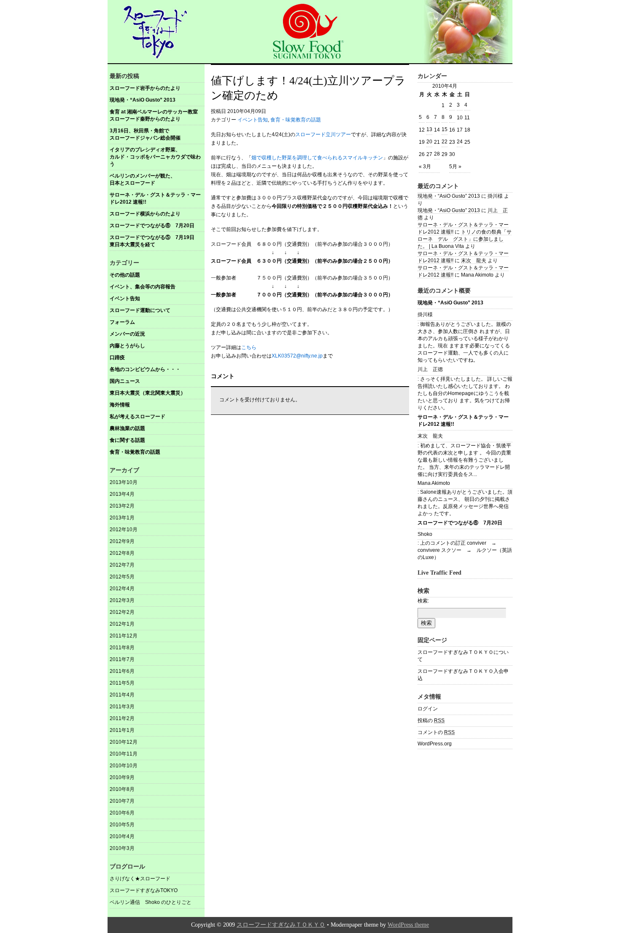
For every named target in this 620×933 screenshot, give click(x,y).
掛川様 (425, 314)
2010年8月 (122, 789)
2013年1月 (122, 518)
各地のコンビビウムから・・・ (145, 369)
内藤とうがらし (127, 346)
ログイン (428, 709)
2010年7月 (122, 801)
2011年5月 (122, 683)
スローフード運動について (140, 310)
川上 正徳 (430, 369)
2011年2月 (122, 718)
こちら (248, 347)
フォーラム (122, 322)
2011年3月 (122, 707)
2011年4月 (122, 695)
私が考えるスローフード (137, 416)
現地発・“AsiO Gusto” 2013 (142, 100)
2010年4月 (122, 836)
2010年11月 (123, 754)
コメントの (436, 732)
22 (444, 142)
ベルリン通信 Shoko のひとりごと (150, 902)
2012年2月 (122, 612)
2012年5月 (122, 577)
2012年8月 (122, 553)
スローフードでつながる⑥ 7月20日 (152, 226)
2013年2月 (122, 506)
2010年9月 (122, 777)
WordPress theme (408, 925)
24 (460, 142)
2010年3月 (122, 848)
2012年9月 (122, 541)
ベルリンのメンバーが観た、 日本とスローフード (157, 179)
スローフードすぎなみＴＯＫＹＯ (281, 925)
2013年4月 (122, 494)
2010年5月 (122, 825)
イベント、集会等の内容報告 (142, 287)
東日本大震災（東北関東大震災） (148, 393)
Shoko (425, 534)
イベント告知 (125, 298)
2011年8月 (122, 648)
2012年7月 (122, 565)
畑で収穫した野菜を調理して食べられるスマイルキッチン (317, 158)
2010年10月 (123, 766)
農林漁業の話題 (127, 428)
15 (444, 129)
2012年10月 (123, 529)
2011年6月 (122, 671)
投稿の (431, 720)
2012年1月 (122, 624)
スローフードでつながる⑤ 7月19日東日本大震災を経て (152, 240)
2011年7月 (122, 659)
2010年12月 (123, 742)
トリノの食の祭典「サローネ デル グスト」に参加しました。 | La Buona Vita (465, 239)
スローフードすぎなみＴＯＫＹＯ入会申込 (463, 674)
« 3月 (425, 166)
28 (437, 154)
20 (429, 142)
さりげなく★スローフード (140, 879)
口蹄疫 (117, 357)
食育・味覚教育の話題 (135, 452)
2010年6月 (122, 813)
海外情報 (120, 405)
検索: (423, 601)
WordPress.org (435, 744)
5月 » (455, 166)
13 (429, 129)
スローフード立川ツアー (323, 134)
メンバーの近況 (127, 334)
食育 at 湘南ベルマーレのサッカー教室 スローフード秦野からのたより (157, 115)
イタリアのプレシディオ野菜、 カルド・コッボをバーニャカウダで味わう (157, 157)
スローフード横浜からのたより (145, 214)
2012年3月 (122, 600)
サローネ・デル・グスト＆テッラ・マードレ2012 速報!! (155, 198)
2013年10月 (123, 482)
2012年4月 (122, 589)
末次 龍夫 (473, 260)
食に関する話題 (127, 440)
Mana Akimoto (434, 483)
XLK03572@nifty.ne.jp (297, 356)
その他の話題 (125, 275)
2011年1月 (122, 730)
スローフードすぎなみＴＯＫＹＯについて (463, 655)
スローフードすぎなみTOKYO (144, 890)
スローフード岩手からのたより (145, 88)
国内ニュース (125, 381)
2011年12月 (123, 636)
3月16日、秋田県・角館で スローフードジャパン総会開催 (157, 134)
